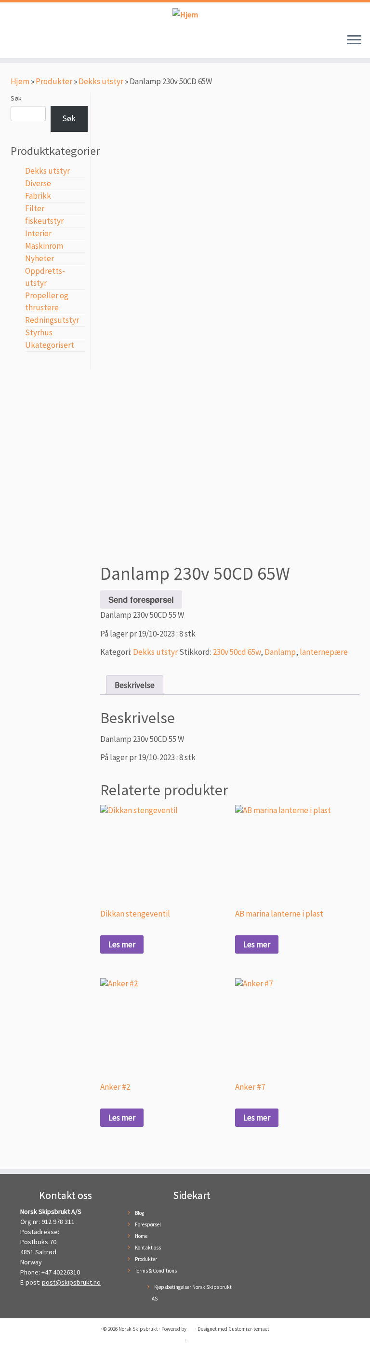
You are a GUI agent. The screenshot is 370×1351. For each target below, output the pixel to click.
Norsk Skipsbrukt (138, 1329)
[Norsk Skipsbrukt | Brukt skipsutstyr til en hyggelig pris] (185, 14)
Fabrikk (38, 196)
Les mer (121, 944)
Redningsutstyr (52, 320)
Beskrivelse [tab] (135, 685)
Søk (16, 98)
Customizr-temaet (248, 1329)
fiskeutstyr (44, 221)
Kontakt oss (148, 1247)
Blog (139, 1213)
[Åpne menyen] (354, 41)
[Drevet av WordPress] (190, 1327)
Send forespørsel (141, 599)
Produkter (54, 81)
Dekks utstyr (101, 81)
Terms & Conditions (156, 1270)
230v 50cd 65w (237, 652)
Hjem (20, 81)
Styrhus (39, 332)
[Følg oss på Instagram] (33, 42)
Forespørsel (148, 1224)
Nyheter (39, 258)
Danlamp (280, 652)
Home (141, 1236)
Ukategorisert (49, 345)
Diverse (38, 183)
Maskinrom (44, 246)
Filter (34, 208)
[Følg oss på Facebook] (18, 42)
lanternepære (324, 652)
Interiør (38, 233)
